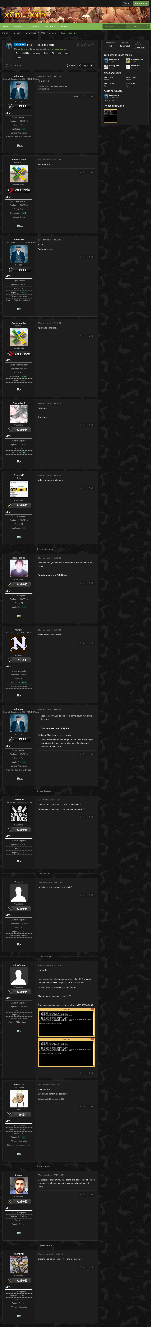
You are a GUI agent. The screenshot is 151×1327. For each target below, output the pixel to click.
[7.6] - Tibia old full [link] (69, 33)
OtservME (19, 475)
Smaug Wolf (19, 403)
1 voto (75, 96)
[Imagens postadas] (110, 115)
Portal (5, 26)
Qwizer (18, 630)
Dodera (18, 1175)
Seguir (87, 65)
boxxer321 (18, 1084)
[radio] (78, 44)
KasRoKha (18, 799)
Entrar (127, 3)
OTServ (17, 33)
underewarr (18, 76)
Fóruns (17, 26)
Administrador (19, 159)
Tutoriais (33, 26)
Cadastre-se (141, 3)
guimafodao (19, 965)
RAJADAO (19, 1254)
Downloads (31, 33)
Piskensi (18, 882)
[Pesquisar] (147, 26)
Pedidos (65, 26)
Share (72, 65)
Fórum (5, 33)
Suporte (49, 26)
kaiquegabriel (19, 558)
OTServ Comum (48, 33)
